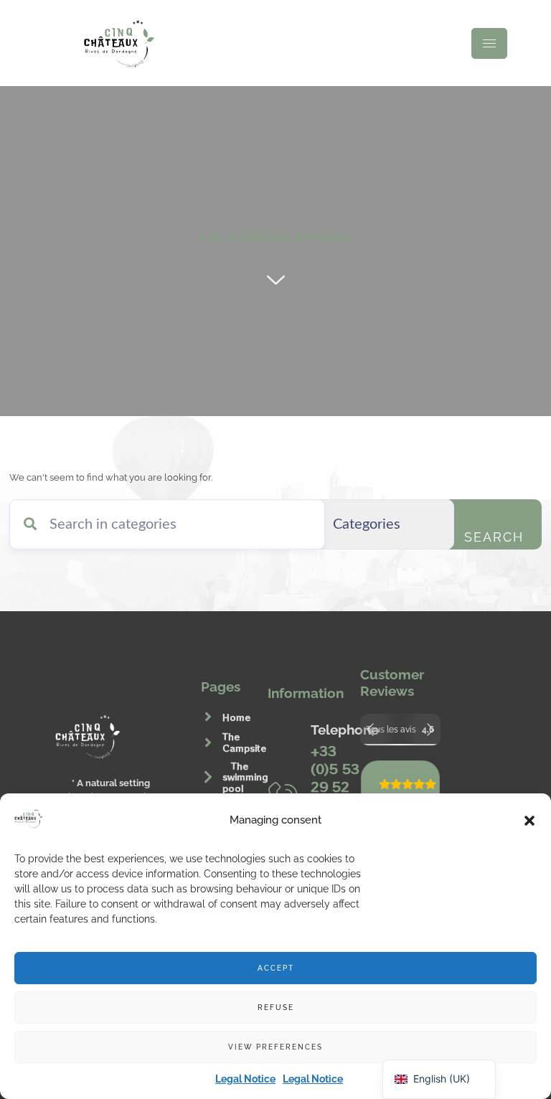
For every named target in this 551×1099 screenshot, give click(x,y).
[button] (529, 820)
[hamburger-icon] (489, 43)
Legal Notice (245, 1079)
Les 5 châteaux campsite (275, 236)
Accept (276, 968)
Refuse (276, 1007)
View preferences (275, 1047)
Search (494, 536)
